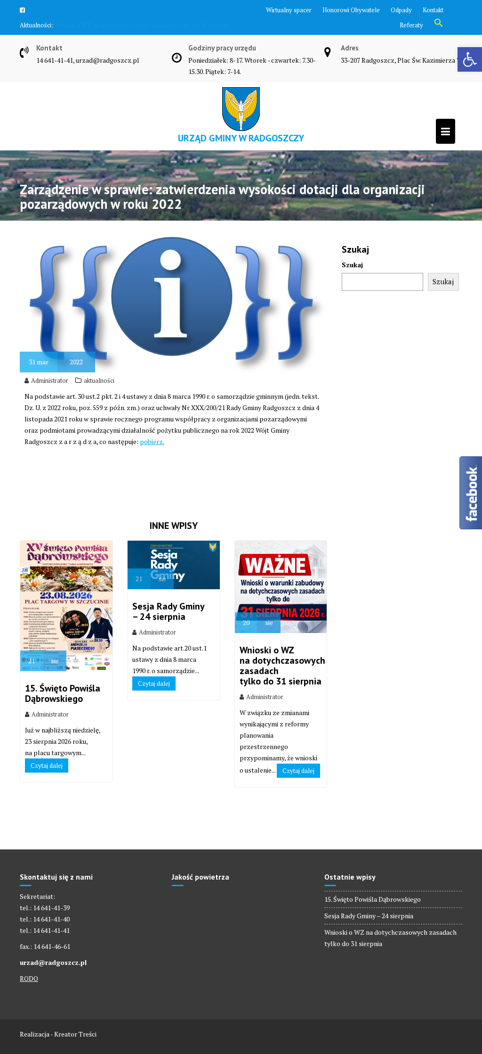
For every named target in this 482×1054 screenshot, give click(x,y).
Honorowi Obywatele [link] (351, 10)
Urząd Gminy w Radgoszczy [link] (241, 164)
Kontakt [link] (433, 10)
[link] (470, 59)
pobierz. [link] (152, 467)
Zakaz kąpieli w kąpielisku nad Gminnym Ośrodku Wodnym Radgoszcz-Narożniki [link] (116, 44)
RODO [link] (29, 1004)
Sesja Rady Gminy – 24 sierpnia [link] (168, 637)
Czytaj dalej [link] (47, 792)
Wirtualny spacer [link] (289, 10)
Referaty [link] (411, 25)
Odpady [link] (401, 10)
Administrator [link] (49, 407)
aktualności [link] (99, 407)
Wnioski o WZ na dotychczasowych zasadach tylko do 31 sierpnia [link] (282, 692)
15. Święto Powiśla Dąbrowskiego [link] (62, 719)
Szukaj (352, 291)
